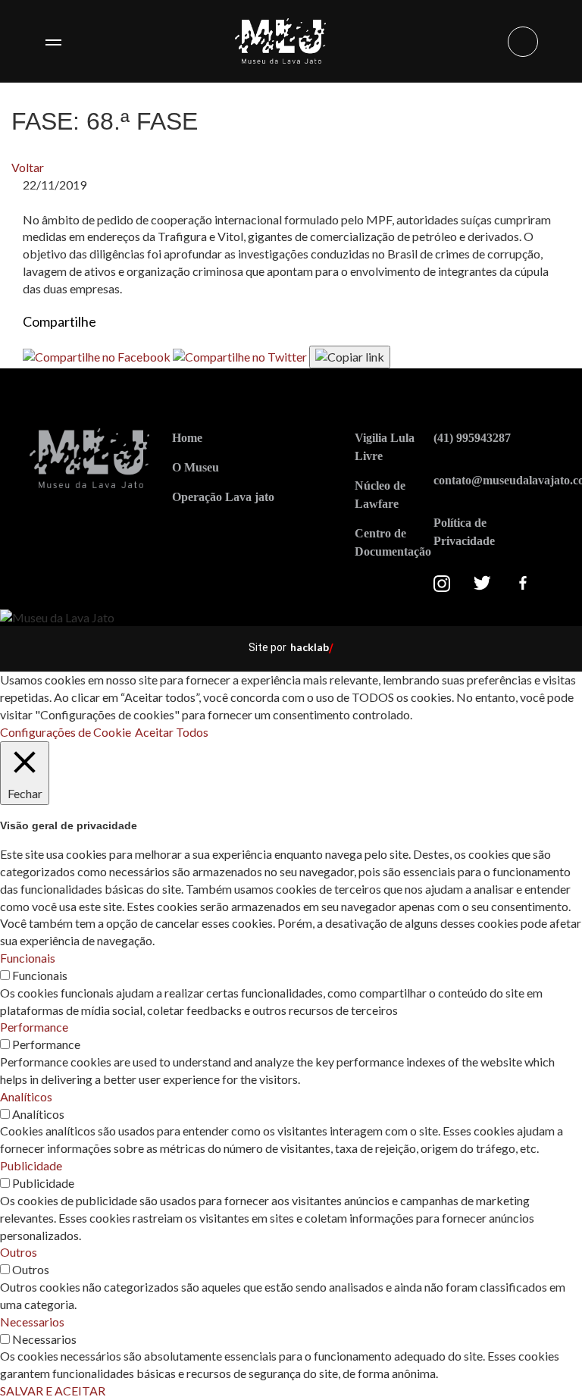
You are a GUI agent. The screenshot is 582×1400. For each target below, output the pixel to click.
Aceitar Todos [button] (171, 732)
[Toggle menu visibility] (53, 42)
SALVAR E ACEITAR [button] (52, 1390)
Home (187, 437)
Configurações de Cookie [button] (65, 732)
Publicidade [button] (31, 1165)
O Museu (195, 467)
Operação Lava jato (223, 496)
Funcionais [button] (27, 958)
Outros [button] (18, 1252)
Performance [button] (34, 1026)
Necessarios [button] (32, 1321)
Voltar (27, 167)
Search (523, 42)
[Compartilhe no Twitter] (241, 356)
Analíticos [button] (26, 1096)
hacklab (309, 646)
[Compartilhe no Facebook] (98, 356)
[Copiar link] (349, 357)
